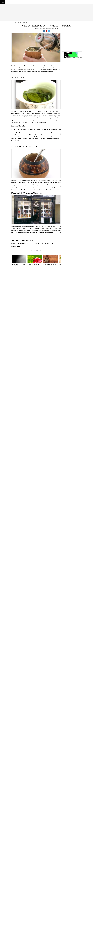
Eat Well (19, 22)
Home (14, 22)
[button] (44, 31)
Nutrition (25, 22)
